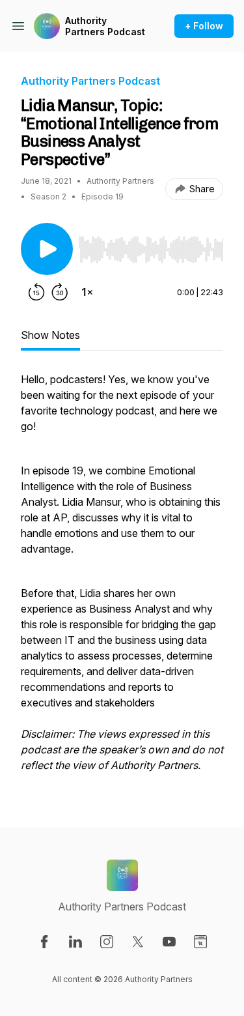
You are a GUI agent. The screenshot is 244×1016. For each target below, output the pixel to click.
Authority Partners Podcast (105, 26)
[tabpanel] (122, 578)
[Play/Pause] (47, 249)
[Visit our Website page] (200, 941)
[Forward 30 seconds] (60, 292)
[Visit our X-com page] (137, 941)
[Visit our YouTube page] (169, 941)
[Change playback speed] (87, 292)
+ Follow (204, 25)
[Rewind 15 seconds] (36, 292)
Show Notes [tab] (50, 334)
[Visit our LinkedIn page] (75, 941)
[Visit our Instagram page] (106, 941)
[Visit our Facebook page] (44, 941)
